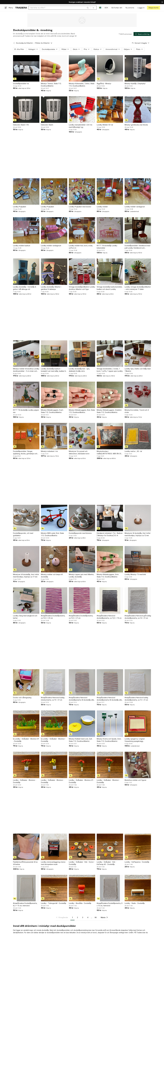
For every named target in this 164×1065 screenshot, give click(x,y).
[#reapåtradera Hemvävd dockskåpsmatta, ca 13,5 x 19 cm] (110, 600)
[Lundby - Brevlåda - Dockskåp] (82, 888)
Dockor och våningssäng (22, 697)
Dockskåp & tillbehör (24, 43)
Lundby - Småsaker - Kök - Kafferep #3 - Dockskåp (106, 863)
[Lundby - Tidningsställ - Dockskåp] (54, 888)
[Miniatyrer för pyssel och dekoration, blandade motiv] (82, 436)
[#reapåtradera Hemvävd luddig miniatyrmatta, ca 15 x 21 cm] (54, 682)
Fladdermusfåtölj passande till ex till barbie (25, 863)
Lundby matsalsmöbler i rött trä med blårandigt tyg (80, 126)
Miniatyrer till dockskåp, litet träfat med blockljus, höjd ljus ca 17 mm (26, 575)
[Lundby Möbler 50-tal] (110, 109)
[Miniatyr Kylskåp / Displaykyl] (138, 68)
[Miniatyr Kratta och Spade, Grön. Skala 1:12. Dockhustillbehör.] (110, 723)
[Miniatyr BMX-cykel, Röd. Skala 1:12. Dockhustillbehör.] (54, 518)
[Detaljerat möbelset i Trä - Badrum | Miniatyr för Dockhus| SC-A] (110, 518)
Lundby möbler (102, 207)
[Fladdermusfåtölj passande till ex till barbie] (26, 847)
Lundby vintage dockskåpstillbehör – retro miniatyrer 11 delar (138, 288)
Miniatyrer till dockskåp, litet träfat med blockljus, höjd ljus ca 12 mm (138, 534)
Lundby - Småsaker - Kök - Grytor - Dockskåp (82, 863)
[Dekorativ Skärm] (54, 109)
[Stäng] (162, 2)
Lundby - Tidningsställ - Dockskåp (53, 903)
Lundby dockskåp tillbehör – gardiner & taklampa (51, 288)
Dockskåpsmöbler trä (21, 83)
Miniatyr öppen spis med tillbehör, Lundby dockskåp (81, 575)
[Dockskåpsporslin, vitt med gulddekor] (26, 518)
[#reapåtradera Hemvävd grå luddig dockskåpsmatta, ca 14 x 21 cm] (138, 600)
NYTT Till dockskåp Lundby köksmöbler (107, 247)
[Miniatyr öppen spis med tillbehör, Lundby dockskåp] (82, 559)
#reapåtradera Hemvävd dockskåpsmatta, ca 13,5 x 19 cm (109, 617)
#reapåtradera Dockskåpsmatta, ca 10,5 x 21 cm (81, 617)
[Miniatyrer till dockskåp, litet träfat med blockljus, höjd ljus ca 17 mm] (26, 559)
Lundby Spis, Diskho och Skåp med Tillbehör (138, 370)
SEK (106, 8)
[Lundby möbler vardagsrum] (138, 191)
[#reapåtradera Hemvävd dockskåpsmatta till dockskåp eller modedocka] (82, 682)
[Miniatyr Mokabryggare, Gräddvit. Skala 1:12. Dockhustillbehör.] (110, 395)
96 (96, 917)
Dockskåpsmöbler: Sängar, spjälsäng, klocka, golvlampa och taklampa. (25, 452)
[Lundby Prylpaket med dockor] (82, 191)
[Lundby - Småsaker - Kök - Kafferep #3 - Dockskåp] (110, 847)
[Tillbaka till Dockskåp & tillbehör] (14, 43)
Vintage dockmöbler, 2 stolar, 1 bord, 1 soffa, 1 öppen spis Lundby (110, 370)
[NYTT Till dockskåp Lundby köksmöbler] (110, 230)
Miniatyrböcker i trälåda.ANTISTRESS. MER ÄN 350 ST (109, 452)
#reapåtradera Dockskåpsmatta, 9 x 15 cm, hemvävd (109, 904)
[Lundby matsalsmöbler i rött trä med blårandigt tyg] (82, 109)
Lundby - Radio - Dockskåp (135, 903)
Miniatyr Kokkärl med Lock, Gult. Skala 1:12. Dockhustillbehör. (80, 740)
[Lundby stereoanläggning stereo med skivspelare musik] (54, 847)
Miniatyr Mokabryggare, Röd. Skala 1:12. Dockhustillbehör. (82, 411)
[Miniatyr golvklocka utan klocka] (138, 109)
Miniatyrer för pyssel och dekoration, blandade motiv (79, 452)
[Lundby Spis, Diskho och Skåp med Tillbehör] (138, 353)
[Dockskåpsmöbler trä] (26, 68)
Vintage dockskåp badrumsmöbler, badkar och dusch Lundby (109, 288)
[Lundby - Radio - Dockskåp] (138, 888)
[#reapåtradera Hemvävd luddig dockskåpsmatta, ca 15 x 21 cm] (138, 682)
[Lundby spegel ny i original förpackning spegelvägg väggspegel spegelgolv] (138, 723)
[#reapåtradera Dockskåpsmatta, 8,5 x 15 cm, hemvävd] (26, 888)
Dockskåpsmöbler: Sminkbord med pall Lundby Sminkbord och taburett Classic (137, 247)
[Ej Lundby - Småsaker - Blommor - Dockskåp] (54, 723)
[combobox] (59, 8)
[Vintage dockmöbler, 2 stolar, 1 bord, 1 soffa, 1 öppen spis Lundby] (110, 353)
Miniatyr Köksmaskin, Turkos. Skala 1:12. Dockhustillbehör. (81, 85)
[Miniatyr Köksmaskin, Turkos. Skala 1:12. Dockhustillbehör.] (82, 68)
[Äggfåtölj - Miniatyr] (110, 68)
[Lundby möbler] (110, 191)
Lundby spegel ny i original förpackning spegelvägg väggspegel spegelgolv (134, 740)
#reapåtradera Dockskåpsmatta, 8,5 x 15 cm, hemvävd (25, 904)
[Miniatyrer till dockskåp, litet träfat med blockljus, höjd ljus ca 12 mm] (138, 518)
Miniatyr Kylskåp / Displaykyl (135, 83)
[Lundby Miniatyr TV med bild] (138, 559)
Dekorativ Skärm (47, 125)
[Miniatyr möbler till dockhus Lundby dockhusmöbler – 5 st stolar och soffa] (26, 353)
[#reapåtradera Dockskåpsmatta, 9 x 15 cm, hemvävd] (110, 888)
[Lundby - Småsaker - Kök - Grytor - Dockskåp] (82, 847)
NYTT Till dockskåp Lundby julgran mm (26, 411)
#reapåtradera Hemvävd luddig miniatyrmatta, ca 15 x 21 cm (52, 699)
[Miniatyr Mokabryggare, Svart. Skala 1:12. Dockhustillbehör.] (54, 395)
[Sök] (87, 8)
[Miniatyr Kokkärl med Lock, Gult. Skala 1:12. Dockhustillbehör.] (82, 723)
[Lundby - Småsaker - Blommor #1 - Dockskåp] (82, 765)
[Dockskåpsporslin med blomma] (82, 518)
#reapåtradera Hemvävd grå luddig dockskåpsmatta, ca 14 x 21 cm (138, 617)
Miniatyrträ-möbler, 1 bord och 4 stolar (137, 411)
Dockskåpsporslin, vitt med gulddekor (23, 534)
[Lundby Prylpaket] (26, 191)
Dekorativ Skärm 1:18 (21, 125)
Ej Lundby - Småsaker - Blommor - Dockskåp (53, 740)
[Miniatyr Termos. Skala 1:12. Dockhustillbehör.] (54, 68)
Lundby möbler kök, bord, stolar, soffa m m (81, 247)
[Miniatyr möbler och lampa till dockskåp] (54, 559)
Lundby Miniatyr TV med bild (135, 574)
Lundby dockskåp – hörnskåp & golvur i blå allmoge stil (24, 288)
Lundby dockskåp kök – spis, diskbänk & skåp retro (79, 370)
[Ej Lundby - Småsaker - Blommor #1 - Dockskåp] (26, 723)
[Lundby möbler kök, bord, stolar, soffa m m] (82, 230)
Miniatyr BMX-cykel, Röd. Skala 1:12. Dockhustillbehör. (52, 534)
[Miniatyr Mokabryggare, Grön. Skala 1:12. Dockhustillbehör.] (110, 559)
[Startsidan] (21, 8)
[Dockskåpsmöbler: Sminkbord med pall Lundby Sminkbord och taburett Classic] (138, 230)
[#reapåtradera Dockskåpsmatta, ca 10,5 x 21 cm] (82, 600)
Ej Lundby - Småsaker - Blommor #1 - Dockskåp (26, 740)
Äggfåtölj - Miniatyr (104, 83)
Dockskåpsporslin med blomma (80, 533)
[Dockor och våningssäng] (26, 682)
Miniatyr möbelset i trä (49, 451)
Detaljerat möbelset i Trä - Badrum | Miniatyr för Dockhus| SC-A (109, 534)
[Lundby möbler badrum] (26, 230)
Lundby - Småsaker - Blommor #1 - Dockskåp (81, 781)
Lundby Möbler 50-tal (105, 125)
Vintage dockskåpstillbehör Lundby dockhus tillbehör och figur (82, 288)
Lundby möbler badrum (21, 246)
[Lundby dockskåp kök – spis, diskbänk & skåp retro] (82, 353)
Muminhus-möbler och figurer (135, 780)
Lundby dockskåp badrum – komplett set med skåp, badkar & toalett (53, 370)
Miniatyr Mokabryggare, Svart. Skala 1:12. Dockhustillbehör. (52, 411)
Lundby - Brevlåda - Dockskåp (80, 903)
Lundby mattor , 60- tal (133, 451)
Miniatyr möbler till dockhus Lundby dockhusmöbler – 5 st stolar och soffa (26, 370)
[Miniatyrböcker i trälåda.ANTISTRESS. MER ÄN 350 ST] (110, 436)
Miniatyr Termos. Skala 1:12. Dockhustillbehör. (51, 85)
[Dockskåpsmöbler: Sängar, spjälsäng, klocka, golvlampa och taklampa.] (26, 436)
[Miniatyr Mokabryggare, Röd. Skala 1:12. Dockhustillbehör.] (82, 395)
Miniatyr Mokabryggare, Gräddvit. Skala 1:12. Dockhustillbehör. (109, 411)
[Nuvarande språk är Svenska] (100, 8)
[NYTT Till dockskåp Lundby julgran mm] (26, 395)
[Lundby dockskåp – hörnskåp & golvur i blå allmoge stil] (26, 271)
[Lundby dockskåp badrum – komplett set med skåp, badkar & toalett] (54, 353)
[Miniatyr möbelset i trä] (54, 436)
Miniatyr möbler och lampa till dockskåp (52, 575)
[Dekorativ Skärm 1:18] (26, 109)
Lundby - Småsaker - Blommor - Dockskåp (24, 781)
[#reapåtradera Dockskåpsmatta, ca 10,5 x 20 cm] (54, 600)
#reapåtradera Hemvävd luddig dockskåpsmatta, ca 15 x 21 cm (136, 699)
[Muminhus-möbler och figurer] (138, 765)
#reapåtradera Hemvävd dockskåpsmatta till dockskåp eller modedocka (81, 699)
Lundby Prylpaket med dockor (80, 207)
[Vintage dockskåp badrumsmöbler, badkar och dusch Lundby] (110, 271)
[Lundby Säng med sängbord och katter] (26, 600)
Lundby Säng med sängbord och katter (25, 617)
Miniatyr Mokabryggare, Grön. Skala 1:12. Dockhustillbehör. (108, 575)
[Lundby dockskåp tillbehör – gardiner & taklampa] (54, 271)
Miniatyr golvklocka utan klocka (136, 125)
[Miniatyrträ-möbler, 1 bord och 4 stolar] (138, 395)
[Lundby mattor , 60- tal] (138, 436)
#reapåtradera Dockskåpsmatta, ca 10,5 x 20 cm (53, 617)
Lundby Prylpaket (19, 207)
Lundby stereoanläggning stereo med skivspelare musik (53, 863)
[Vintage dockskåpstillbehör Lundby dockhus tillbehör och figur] (82, 271)
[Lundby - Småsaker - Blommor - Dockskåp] (26, 765)
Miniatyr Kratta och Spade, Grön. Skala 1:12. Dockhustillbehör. (109, 740)
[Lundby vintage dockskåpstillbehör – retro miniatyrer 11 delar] (138, 271)
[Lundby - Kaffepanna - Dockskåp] (138, 847)
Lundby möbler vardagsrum (135, 207)
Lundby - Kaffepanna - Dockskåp (137, 862)
